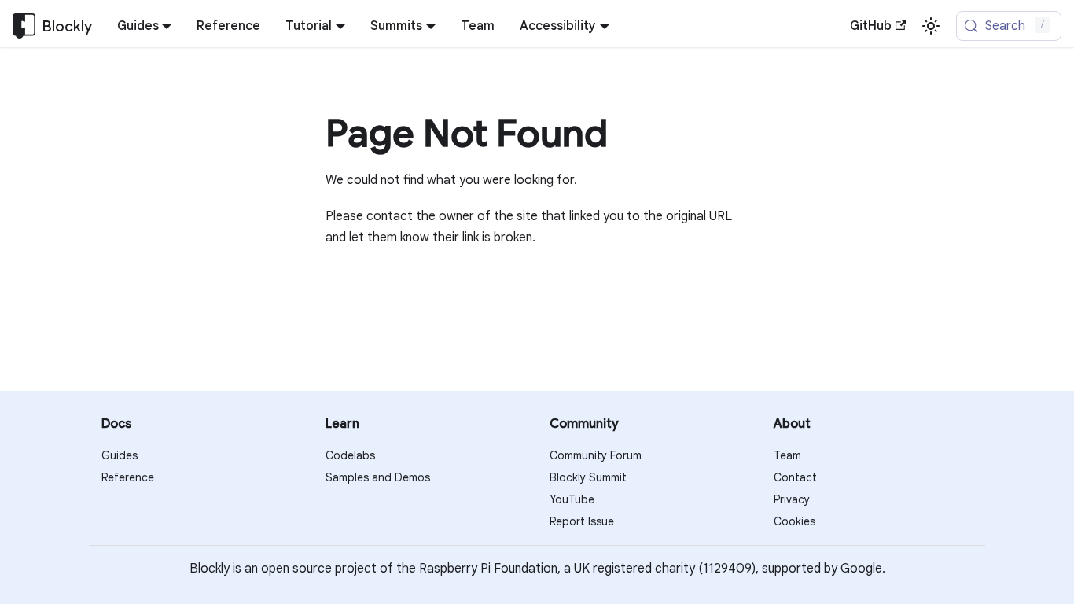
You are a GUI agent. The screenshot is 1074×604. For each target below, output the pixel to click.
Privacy (792, 499)
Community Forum (596, 455)
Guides (119, 455)
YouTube (572, 499)
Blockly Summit (588, 477)
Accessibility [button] (558, 26)
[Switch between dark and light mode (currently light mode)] (930, 26)
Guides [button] (138, 26)
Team (478, 26)
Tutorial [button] (308, 26)
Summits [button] (396, 26)
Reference (228, 26)
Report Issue (582, 521)
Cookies (794, 521)
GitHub (871, 26)
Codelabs (350, 455)
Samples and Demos (378, 477)
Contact (795, 477)
